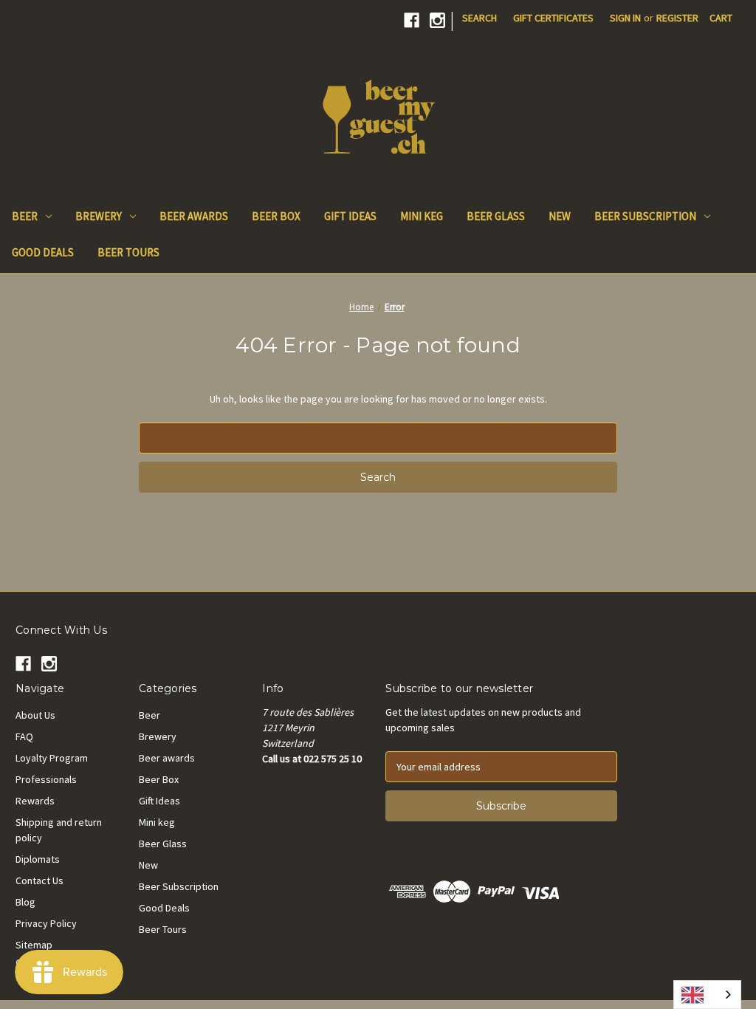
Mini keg (421, 216)
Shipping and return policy (59, 829)
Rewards (35, 800)
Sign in (625, 17)
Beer (25, 216)
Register (677, 17)
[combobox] (707, 994)
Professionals (46, 779)
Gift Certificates (553, 17)
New (560, 216)
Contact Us (39, 880)
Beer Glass (496, 216)
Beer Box (276, 216)
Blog (25, 902)
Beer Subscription (645, 216)
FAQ (24, 736)
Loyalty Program (52, 758)
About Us (35, 715)
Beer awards (193, 216)
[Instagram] (437, 20)
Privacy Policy (46, 923)
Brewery (98, 216)
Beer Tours (128, 252)
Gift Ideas (350, 216)
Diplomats (38, 859)
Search (479, 17)
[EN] (707, 994)
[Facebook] (411, 20)
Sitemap (34, 944)
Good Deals (43, 252)
